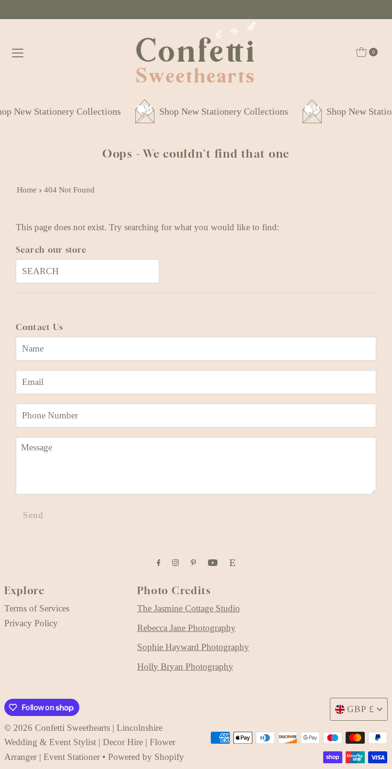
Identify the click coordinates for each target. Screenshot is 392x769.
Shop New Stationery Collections (217, 111)
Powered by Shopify (146, 757)
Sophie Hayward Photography (193, 647)
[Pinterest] (193, 562)
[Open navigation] (18, 52)
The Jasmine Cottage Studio (188, 608)
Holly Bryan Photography (185, 667)
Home (27, 189)
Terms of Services (36, 608)
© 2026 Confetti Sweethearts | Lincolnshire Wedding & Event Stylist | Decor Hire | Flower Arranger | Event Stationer (89, 742)
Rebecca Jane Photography (186, 628)
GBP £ (360, 709)
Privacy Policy (31, 623)
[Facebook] (159, 562)
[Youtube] (213, 562)
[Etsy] (232, 562)
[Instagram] (175, 562)
